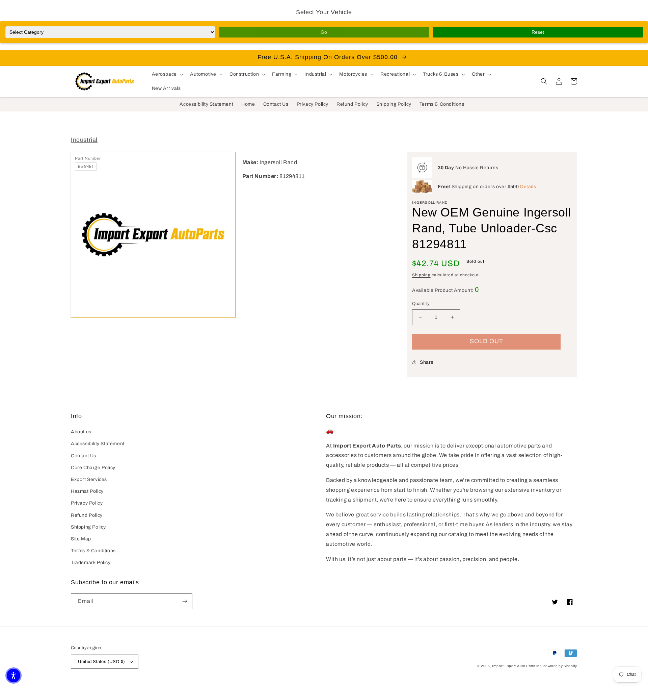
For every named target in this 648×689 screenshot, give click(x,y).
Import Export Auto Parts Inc (517, 666)
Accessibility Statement (98, 443)
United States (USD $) (101, 661)
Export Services (89, 479)
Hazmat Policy (87, 491)
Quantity (421, 303)
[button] (167, 74)
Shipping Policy (88, 527)
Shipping (421, 275)
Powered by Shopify (560, 666)
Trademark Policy (91, 562)
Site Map (81, 538)
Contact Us (83, 455)
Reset (538, 32)
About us (81, 431)
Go (324, 32)
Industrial (84, 139)
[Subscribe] (184, 601)
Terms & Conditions (93, 550)
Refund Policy (87, 515)
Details (528, 186)
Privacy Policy (87, 503)
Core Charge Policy (93, 467)
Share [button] (427, 362)
